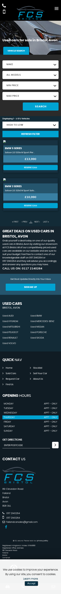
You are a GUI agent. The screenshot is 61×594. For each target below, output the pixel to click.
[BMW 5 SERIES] (30, 142)
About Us (38, 379)
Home (9, 368)
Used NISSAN (37, 327)
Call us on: (22, 268)
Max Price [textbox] (13, 96)
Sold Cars (11, 373)
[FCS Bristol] (19, 482)
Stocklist (37, 368)
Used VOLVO (9, 343)
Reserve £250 (30, 168)
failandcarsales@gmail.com (22, 522)
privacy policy (42, 541)
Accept (31, 583)
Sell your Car (40, 373)
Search (41, 106)
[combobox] (30, 64)
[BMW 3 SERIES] (30, 180)
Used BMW (36, 316)
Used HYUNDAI (10, 321)
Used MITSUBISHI (11, 327)
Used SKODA (37, 338)
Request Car (12, 379)
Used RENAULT (10, 338)
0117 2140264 (36, 258)
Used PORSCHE (38, 332)
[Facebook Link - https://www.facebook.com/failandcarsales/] (6, 527)
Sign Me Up (30, 287)
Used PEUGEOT (10, 332)
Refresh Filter (30, 134)
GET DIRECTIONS (12, 439)
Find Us (9, 384)
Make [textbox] (10, 64)
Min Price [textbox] (13, 85)
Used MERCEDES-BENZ (42, 321)
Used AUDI (8, 316)
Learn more (30, 578)
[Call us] (4, 6)
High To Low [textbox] (15, 125)
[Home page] (30, 13)
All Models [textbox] (14, 75)
